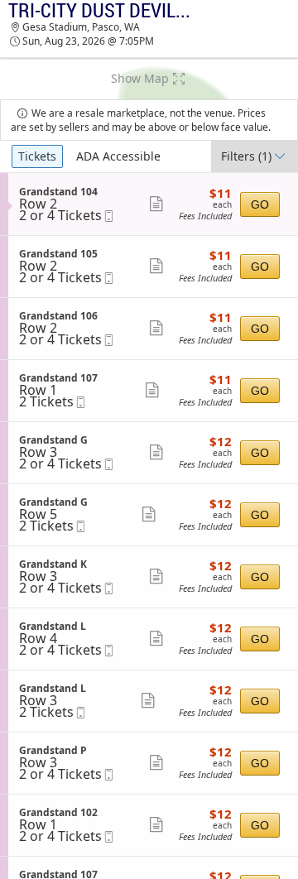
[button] (149, 78)
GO (260, 204)
